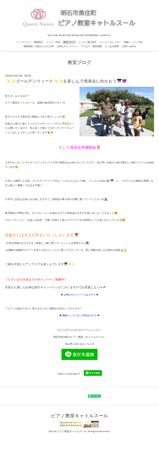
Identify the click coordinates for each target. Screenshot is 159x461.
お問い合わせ (129, 46)
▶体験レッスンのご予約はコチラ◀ (79, 315)
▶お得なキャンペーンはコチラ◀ (79, 294)
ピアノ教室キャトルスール (79, 415)
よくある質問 (112, 46)
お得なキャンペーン (67, 46)
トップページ (24, 42)
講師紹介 (38, 42)
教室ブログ (69, 42)
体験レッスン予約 (133, 42)
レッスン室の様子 (87, 42)
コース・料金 (53, 42)
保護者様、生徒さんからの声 (38, 46)
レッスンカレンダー (110, 42)
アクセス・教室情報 (91, 46)
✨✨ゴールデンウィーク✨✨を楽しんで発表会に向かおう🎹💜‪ (66, 81)
